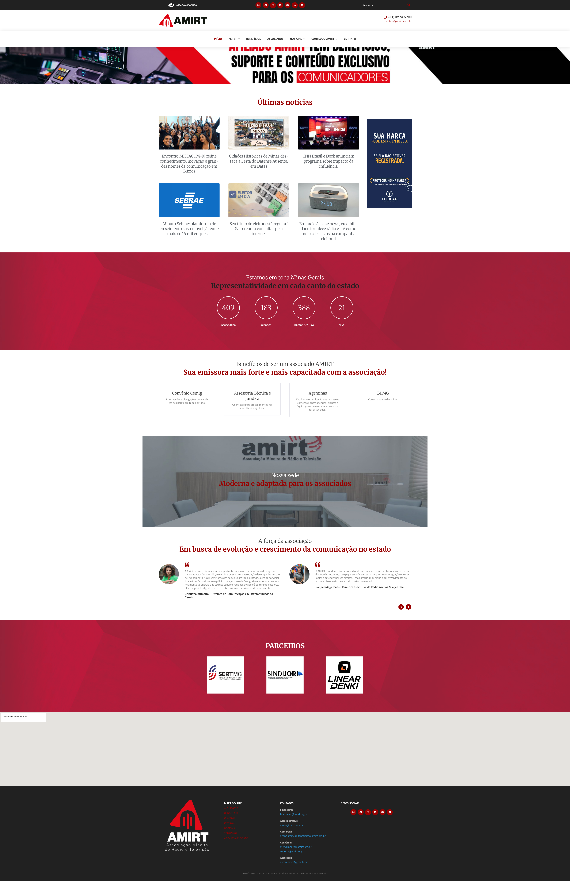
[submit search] (408, 5)
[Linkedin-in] (295, 5)
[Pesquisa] (384, 5)
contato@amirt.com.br (398, 21)
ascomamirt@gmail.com (294, 862)
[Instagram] (258, 5)
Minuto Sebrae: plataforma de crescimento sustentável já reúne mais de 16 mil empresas (189, 228)
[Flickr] (302, 5)
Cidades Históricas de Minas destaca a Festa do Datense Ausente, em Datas (259, 161)
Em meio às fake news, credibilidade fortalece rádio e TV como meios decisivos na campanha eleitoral (328, 231)
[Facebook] (266, 5)
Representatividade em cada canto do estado (285, 286)
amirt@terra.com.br (291, 825)
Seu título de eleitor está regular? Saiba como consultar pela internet (259, 228)
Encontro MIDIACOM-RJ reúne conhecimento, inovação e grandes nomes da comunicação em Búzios (189, 164)
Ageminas (318, 393)
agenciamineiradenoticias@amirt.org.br (303, 835)
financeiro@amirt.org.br (294, 814)
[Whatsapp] (273, 5)
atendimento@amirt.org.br (295, 846)
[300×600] (389, 207)
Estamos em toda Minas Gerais (285, 277)
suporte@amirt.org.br (292, 851)
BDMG (383, 393)
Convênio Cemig (187, 393)
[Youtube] (287, 5)
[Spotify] (280, 5)
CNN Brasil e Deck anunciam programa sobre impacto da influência (328, 161)
